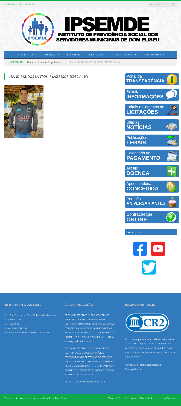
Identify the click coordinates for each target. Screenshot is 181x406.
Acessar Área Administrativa (140, 398)
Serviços (50, 54)
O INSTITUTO (25, 54)
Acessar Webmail (167, 398)
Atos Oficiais (124, 54)
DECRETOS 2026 (73, 381)
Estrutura (74, 54)
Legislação (96, 54)
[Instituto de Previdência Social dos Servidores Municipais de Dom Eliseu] (90, 28)
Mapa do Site (115, 398)
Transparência (154, 54)
